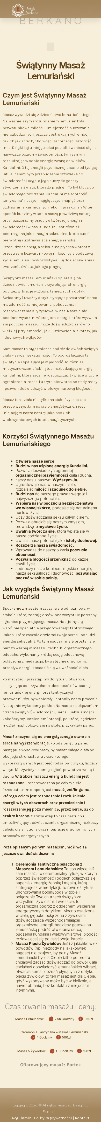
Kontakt (82, 1118)
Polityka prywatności (53, 1118)
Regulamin (21, 1118)
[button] (85, 8)
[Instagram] (56, 1094)
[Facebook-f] (44, 1094)
